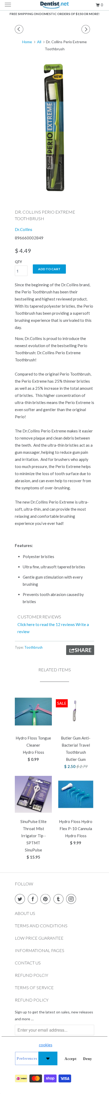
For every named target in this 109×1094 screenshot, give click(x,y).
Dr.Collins (23, 229)
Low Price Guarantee (39, 937)
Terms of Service (34, 987)
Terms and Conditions (41, 925)
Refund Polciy (31, 975)
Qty (18, 262)
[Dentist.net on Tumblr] (59, 899)
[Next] (86, 29)
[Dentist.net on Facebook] (34, 899)
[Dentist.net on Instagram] (72, 899)
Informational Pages (39, 950)
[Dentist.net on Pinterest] (46, 899)
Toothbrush (33, 647)
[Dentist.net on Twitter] (21, 899)
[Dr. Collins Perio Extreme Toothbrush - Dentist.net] (54, 128)
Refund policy (31, 999)
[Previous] (20, 29)
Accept (71, 1059)
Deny (87, 1059)
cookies (45, 1044)
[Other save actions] (47, 1058)
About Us (25, 913)
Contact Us (28, 962)
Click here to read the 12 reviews (46, 624)
